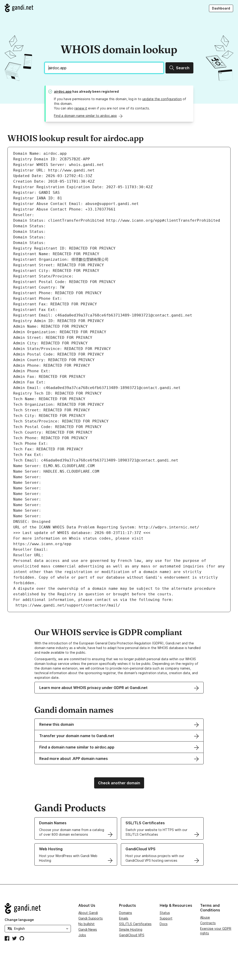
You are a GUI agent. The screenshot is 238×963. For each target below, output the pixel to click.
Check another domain (119, 783)
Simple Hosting (130, 929)
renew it (80, 108)
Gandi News (87, 929)
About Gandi (88, 913)
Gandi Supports (90, 918)
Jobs (82, 935)
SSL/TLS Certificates (135, 924)
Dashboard (221, 8)
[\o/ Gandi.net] (38, 908)
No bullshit (86, 924)
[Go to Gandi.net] (19, 8)
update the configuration (162, 99)
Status (165, 913)
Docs (164, 924)
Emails (123, 918)
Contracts (208, 923)
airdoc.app (63, 91)
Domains (125, 913)
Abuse (205, 917)
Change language (19, 920)
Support (166, 918)
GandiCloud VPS (131, 935)
